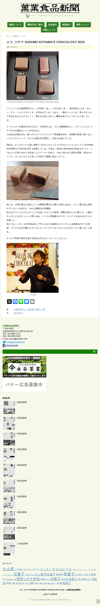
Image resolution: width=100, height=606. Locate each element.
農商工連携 (43, 583)
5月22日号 (22, 434)
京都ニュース (49, 30)
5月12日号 (22, 449)
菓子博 (18, 583)
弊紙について (15, 24)
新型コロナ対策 (28, 579)
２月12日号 (22, 544)
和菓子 (69, 574)
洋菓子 (55, 579)
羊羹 (13, 583)
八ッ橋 (39, 574)
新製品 (43, 579)
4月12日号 (22, 481)
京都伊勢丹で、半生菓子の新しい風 (29, 309)
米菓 (8, 583)
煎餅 (79, 579)
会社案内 (52, 24)
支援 (14, 579)
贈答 (32, 583)
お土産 (8, 569)
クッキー (46, 569)
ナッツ (85, 569)
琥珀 (84, 579)
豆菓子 (27, 583)
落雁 (22, 583)
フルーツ (10, 575)
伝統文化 (28, 575)
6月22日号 (22, 402)
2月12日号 (18, 313)
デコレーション (78, 569)
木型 (48, 579)
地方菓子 (79, 575)
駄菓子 (67, 583)
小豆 (85, 574)
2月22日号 (22, 528)
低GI (32, 575)
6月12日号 (22, 418)
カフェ (36, 569)
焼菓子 (73, 579)
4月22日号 (22, 465)
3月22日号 (22, 496)
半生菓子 (49, 574)
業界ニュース (82, 24)
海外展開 (64, 579)
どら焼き (19, 569)
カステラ (27, 569)
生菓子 (89, 579)
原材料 (59, 574)
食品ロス (54, 583)
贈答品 (37, 583)
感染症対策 (9, 579)
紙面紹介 (66, 24)
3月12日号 (22, 512)
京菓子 (19, 574)
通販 (48, 583)
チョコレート (62, 569)
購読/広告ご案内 (35, 24)
